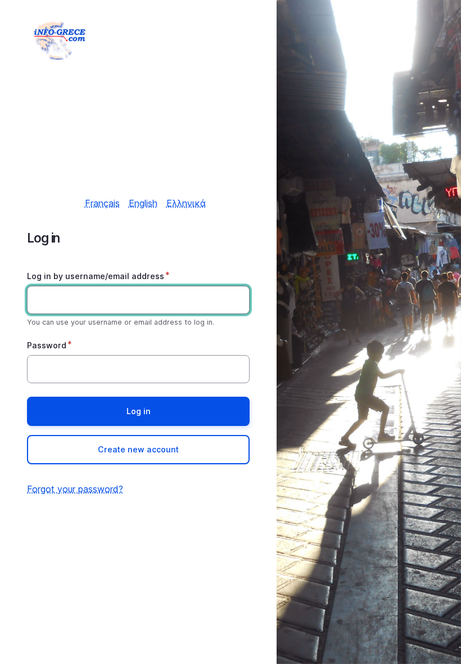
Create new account (138, 449)
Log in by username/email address (95, 276)
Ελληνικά (186, 203)
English (143, 203)
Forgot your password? (75, 489)
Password (46, 345)
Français (102, 203)
